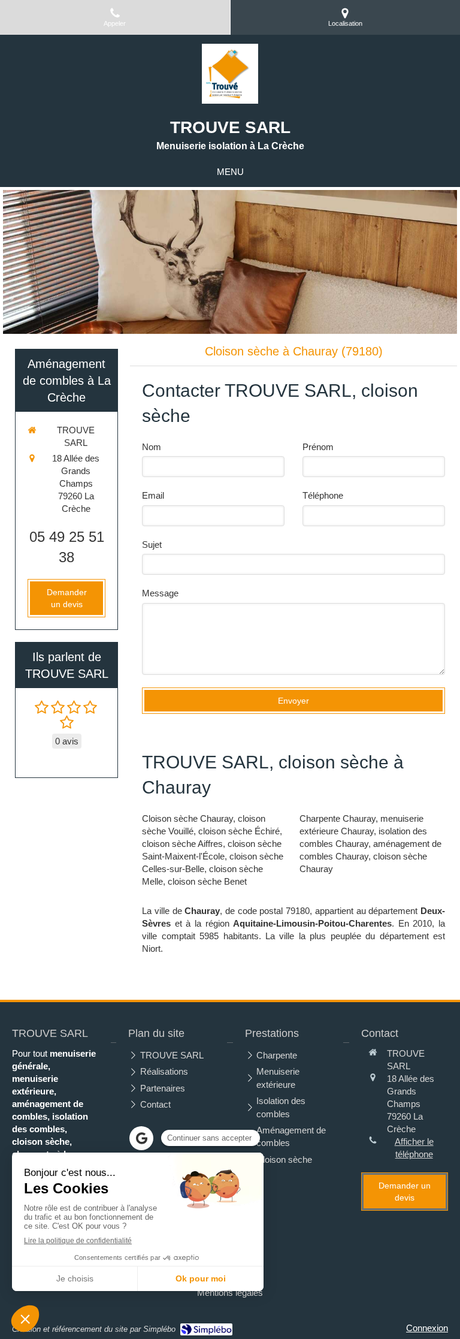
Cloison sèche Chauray (187, 818)
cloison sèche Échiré (239, 831)
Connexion (427, 1328)
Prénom (318, 447)
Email (153, 495)
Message (160, 593)
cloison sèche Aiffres (182, 844)
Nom (151, 447)
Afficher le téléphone (414, 1147)
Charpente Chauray (337, 818)
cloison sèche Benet (207, 881)
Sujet (152, 544)
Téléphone (322, 495)
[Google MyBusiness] (141, 1138)
